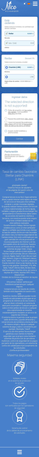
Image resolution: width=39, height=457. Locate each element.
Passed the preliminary (20, 119)
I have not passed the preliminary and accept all (18, 124)
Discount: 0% (29, 58)
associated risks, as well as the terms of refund (18, 125)
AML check (29, 119)
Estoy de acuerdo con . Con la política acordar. (20, 111)
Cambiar (19, 139)
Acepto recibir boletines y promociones (17, 132)
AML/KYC (11, 114)
